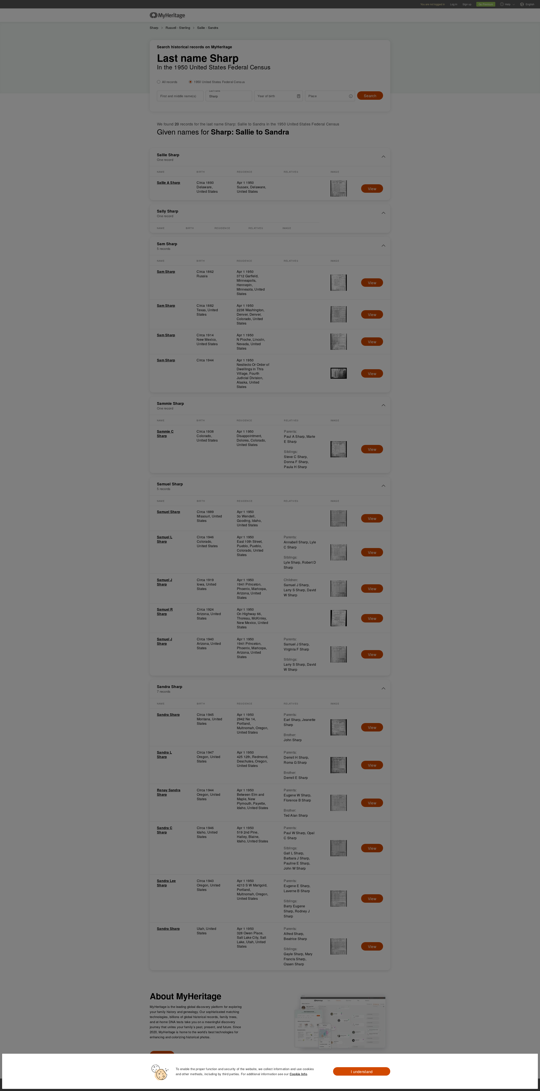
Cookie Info (298, 1074)
